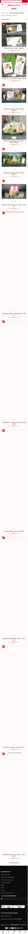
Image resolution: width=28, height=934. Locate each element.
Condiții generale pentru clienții (11, 919)
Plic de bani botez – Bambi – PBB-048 (14, 531)
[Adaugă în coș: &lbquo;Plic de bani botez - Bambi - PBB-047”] (13, 45)
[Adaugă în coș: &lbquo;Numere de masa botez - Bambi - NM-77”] (13, 744)
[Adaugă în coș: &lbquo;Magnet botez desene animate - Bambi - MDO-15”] (13, 106)
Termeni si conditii (5, 874)
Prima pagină (4, 13)
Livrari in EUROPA (5, 882)
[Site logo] (14, 4)
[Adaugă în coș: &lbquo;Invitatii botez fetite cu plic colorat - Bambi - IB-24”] (13, 851)
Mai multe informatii (6, 916)
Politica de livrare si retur (7, 880)
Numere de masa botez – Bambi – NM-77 (14, 747)
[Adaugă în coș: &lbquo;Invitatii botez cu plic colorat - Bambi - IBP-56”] (13, 75)
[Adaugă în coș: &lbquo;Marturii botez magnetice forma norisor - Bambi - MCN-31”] (13, 137)
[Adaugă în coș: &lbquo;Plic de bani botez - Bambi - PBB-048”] (13, 528)
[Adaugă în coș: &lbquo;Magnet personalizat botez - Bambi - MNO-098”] (13, 635)
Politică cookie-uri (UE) (7, 893)
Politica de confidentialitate (8, 877)
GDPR (2, 885)
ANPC (2, 887)
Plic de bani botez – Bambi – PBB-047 (14, 48)
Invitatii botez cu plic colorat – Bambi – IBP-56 (14, 78)
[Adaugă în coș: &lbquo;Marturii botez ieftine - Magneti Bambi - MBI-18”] (13, 310)
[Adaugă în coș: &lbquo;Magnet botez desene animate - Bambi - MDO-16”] (13, 169)
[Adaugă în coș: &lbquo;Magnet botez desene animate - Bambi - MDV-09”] (13, 201)
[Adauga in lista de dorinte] (15, 45)
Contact (3, 890)
